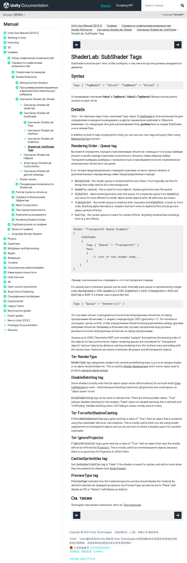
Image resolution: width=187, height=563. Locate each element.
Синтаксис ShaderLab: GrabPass (41, 140)
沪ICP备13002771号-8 (82, 559)
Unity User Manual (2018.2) (23, 33)
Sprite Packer (117, 468)
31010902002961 (100, 547)
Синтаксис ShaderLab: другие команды (37, 173)
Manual (105, 5)
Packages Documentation (22, 325)
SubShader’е (147, 116)
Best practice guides (19, 310)
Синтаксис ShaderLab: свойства (37, 107)
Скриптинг (14, 243)
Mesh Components (27, 205)
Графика (13, 52)
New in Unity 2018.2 (19, 320)
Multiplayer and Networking (23, 248)
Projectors (103, 447)
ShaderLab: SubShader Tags (41, 148)
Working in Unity (17, 37)
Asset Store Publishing (21, 291)
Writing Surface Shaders (34, 82)
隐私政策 (86, 551)
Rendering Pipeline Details (31, 219)
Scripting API (124, 5)
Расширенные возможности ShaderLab (37, 186)
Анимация (14, 257)
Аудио (11, 253)
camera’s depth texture (94, 370)
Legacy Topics (16, 305)
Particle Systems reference (31, 192)
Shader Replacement (136, 366)
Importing (13, 42)
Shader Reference (26, 76)
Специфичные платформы (24, 296)
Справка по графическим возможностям (27, 64)
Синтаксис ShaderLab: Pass (41, 124)
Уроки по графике (22, 229)
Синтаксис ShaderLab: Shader (37, 99)
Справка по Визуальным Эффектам (30, 199)
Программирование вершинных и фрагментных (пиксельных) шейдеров (39, 91)
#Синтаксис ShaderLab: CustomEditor (38, 165)
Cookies (98, 551)
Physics (12, 238)
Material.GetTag (80, 138)
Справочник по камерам (30, 72)
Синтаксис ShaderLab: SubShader (37, 115)
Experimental (15, 301)
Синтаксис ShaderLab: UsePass (41, 132)
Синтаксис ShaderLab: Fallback (37, 156)
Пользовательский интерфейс (26, 267)
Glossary (13, 329)
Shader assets (28, 179)
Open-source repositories (22, 286)
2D (9, 47)
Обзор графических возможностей (33, 58)
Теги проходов (132, 504)
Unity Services (16, 277)
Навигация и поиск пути (22, 272)
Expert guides (15, 315)
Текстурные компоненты (30, 209)
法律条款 (74, 551)
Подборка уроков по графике (29, 224)
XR (9, 281)
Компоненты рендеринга (31, 214)
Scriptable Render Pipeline (27, 233)
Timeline (13, 262)
